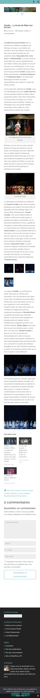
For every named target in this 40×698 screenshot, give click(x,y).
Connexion (9, 646)
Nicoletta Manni (9, 496)
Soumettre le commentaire (20, 574)
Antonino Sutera (20, 490)
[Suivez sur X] (38, 2)
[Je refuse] (37, 692)
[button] (9, 269)
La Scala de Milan (23, 493)
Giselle (13, 493)
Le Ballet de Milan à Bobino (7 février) (10, 478)
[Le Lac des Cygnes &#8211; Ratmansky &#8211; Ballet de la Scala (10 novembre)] (25, 441)
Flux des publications (13, 649)
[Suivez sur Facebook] (34, 2)
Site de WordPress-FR (14, 656)
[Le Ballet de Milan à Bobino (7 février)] (10, 470)
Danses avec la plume (14, 625)
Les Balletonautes (12, 636)
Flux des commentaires (14, 652)
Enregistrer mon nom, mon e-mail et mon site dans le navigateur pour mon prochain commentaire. (18, 564)
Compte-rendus (23, 31)
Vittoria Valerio (21, 496)
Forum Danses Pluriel (13, 629)
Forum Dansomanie (13, 632)
